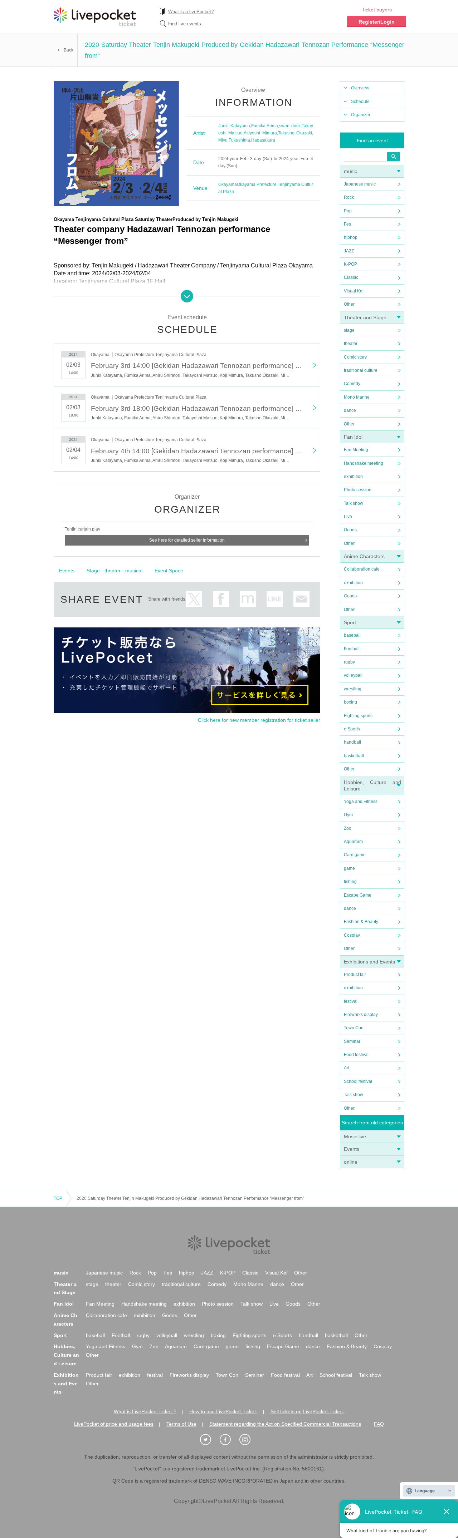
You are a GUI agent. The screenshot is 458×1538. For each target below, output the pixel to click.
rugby (349, 662)
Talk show (353, 503)
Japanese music (360, 184)
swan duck (290, 125)
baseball (352, 635)
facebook (221, 599)
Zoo (347, 828)
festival (350, 1001)
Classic (351, 277)
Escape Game (357, 895)
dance (350, 410)
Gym (348, 814)
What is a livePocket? (191, 11)
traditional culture (360, 370)
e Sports (352, 728)
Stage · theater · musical (114, 570)
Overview (360, 87)
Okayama (227, 184)
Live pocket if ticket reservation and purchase (95, 16)
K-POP (350, 264)
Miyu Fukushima (234, 140)
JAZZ (349, 250)
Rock (349, 197)
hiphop (350, 237)
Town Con (354, 1027)
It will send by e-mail (301, 599)
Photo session (357, 489)
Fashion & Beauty (361, 921)
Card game (355, 854)
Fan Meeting (356, 449)
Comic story (355, 357)
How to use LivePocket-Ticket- (223, 1411)
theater (350, 343)
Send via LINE (275, 599)
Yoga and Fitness (360, 801)
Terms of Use (181, 1424)
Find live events (184, 23)
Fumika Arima (264, 125)
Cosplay (352, 935)
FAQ (379, 1424)
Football (352, 648)
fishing (350, 881)
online (350, 1162)
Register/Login (377, 22)
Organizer (360, 114)
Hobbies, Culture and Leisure (66, 1355)
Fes (347, 224)
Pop (348, 210)
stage (349, 330)
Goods (350, 529)
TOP (58, 1198)
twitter (194, 599)
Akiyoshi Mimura (260, 132)
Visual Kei (354, 291)
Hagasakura (263, 140)
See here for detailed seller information (187, 540)
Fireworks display (361, 1014)
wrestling (352, 688)
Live (348, 516)
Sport (350, 622)
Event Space (169, 570)
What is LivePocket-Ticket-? (145, 1411)
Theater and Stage (365, 317)
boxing (350, 702)
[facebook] (229, 1439)
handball (352, 742)
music (350, 171)
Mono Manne (357, 397)
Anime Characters (364, 556)
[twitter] (209, 1439)
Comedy (352, 383)
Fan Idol (353, 437)
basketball (354, 755)
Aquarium (353, 841)
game (349, 868)
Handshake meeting (363, 463)
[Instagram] (248, 1439)
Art (346, 1067)
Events (351, 1149)
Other (349, 304)
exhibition (353, 476)
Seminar (352, 1041)
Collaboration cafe (362, 569)
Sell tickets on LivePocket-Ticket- (308, 1411)
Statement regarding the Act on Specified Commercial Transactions (285, 1424)
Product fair (355, 974)
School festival (358, 1081)
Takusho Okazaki (295, 132)
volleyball (353, 675)
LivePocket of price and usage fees (114, 1424)
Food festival (356, 1054)
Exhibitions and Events (369, 962)
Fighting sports (358, 715)
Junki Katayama (234, 125)
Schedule (360, 101)
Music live (355, 1136)
